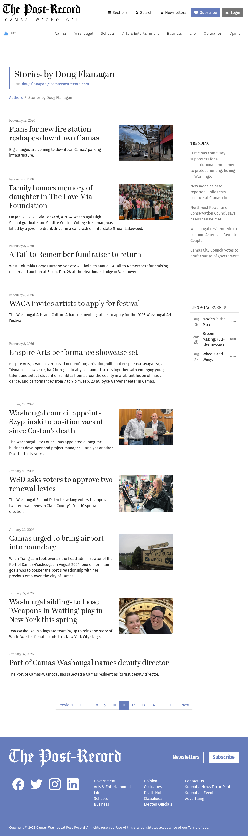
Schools (108, 34)
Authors (16, 97)
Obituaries (213, 34)
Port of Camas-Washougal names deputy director (89, 662)
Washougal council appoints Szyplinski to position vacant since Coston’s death (56, 422)
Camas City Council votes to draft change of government (214, 253)
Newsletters (175, 12)
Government (105, 781)
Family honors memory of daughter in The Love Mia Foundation (51, 197)
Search (146, 12)
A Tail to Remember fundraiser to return (75, 254)
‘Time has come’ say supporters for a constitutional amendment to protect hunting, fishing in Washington (213, 165)
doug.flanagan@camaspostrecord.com (55, 84)
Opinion (236, 34)
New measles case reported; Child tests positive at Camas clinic (210, 192)
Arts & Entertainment (140, 34)
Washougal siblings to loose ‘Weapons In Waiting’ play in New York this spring (56, 611)
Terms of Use (198, 828)
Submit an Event (199, 792)
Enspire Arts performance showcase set (73, 352)
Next (185, 705)
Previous (65, 705)
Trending (200, 143)
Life (193, 34)
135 (172, 705)
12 (133, 705)
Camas (61, 34)
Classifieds (153, 798)
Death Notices (156, 792)
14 (153, 705)
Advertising (194, 798)
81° (13, 33)
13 (143, 705)
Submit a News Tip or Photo (208, 787)
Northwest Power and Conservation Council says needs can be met (212, 213)
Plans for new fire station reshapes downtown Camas (54, 134)
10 (114, 705)
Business (174, 34)
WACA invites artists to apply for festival (74, 303)
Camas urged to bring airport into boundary (56, 543)
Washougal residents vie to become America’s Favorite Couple (213, 235)
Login (235, 12)
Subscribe (208, 12)
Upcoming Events (208, 308)
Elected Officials (158, 804)
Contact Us (194, 781)
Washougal (83, 34)
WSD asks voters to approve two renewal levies (61, 484)
